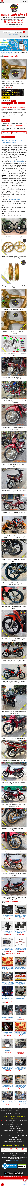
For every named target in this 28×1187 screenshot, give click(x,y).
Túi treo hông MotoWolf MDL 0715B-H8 (20, 932)
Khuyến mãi (17, 1113)
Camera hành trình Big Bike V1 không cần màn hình (20, 916)
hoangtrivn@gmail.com (16, 1160)
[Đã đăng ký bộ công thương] (9, 1165)
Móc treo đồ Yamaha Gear (20, 1016)
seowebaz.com (9, 1176)
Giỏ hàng (25, 1)
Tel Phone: (10, 1128)
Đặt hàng (7, 97)
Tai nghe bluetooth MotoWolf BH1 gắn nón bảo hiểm (7, 949)
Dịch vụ (17, 1110)
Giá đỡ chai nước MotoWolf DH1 (8, 932)
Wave (15, 103)
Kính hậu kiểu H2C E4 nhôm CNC (7, 1049)
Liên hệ (9, 1113)
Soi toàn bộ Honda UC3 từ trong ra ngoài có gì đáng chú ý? (20, 1068)
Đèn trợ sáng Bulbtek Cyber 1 (7, 916)
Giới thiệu (10, 1110)
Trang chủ (2, 52)
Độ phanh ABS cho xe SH (20, 1049)
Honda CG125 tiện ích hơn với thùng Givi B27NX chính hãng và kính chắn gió (20, 998)
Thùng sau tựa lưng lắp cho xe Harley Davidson (20, 968)
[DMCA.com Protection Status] (21, 1165)
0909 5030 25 (20, 125)
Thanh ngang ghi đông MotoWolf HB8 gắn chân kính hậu (20, 949)
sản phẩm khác (10, 52)
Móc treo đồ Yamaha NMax (8, 1033)
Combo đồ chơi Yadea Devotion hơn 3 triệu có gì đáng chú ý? (20, 1086)
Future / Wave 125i (7, 103)
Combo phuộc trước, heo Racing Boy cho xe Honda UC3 (7, 1068)
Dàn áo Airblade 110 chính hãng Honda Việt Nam (7, 1017)
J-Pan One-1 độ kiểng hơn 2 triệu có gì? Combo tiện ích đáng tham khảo (8, 983)
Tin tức (24, 1110)
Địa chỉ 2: (4, 1132)
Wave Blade (21, 103)
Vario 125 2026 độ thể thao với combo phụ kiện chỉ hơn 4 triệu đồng (20, 1103)
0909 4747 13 (11, 125)
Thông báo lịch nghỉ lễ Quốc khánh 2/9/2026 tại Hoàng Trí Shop (8, 969)
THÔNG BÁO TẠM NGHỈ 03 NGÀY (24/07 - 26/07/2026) (20, 983)
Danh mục (2, 2)
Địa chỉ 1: (3, 1120)
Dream (13, 100)
